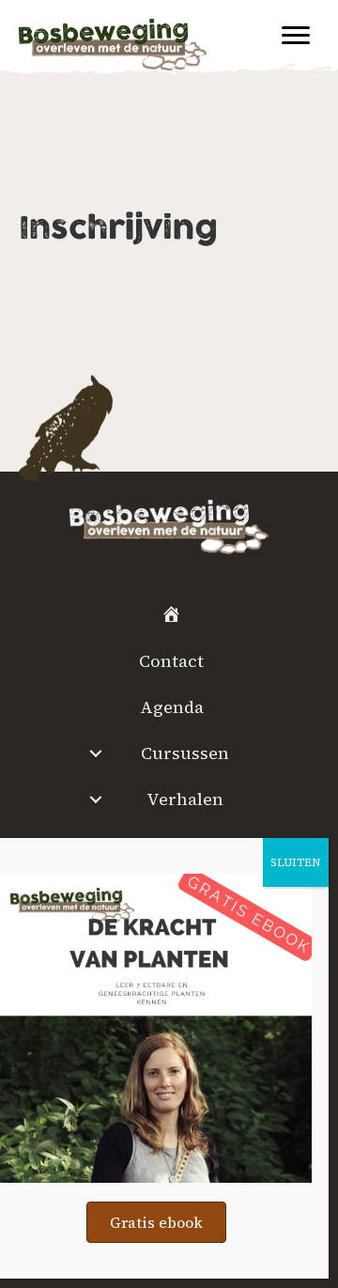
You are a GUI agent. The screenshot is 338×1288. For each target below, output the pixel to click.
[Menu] (295, 36)
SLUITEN (295, 862)
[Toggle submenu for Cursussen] (95, 753)
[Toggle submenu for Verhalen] (95, 799)
